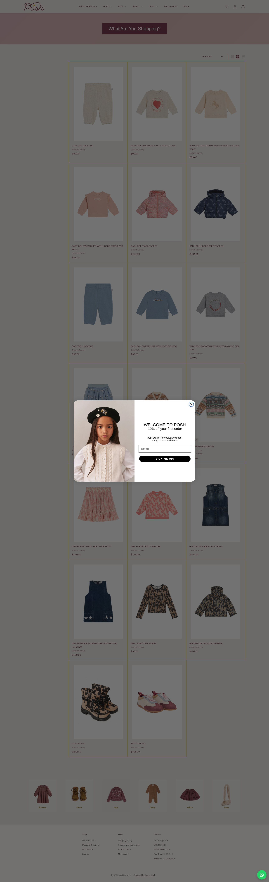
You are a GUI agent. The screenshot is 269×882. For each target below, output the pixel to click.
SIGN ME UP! (165, 458)
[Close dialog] (191, 404)
